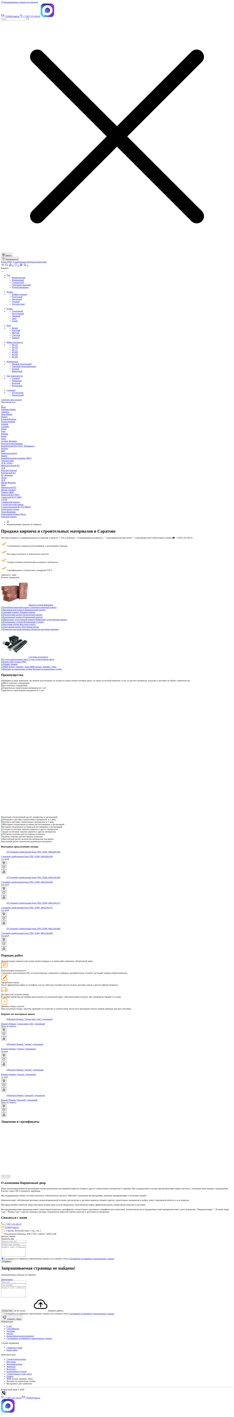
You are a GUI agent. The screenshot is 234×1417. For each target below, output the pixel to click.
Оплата (9, 1333)
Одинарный (17, 311)
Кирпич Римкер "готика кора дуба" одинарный (23, 1024)
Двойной (16, 316)
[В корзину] (3, 863)
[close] (2, 271)
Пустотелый (17, 393)
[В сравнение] (3, 872)
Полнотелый (18, 395)
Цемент (10, 1376)
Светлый (16, 335)
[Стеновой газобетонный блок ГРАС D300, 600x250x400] (33, 928)
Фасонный (17, 299)
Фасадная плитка (14, 1364)
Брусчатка (11, 1362)
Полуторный (18, 313)
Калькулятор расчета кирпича (20, 1336)
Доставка (10, 1331)
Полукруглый (18, 304)
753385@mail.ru (11, 1227)
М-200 (15, 352)
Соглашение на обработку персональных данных (91, 1259)
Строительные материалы (25, 262)
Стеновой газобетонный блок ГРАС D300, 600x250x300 (27, 882)
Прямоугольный (19, 294)
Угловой (16, 302)
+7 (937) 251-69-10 (12, 1224)
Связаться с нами (14, 1347)
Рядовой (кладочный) (22, 364)
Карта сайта (11, 1350)
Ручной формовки (20, 287)
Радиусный (17, 297)
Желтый (15, 333)
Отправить (6, 1261)
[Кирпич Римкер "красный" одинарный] (25, 1095)
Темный (15, 338)
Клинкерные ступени (16, 1371)
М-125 (15, 345)
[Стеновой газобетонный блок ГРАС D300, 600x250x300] (33, 877)
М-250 (15, 354)
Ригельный (17, 385)
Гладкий (16, 378)
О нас (9, 1326)
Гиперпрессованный (21, 285)
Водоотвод (11, 1369)
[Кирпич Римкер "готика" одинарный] (24, 1044)
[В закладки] (3, 867)
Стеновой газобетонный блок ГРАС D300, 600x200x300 (27, 856)
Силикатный (18, 282)
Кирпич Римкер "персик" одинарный (18, 1074)
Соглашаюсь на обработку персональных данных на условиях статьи (59, 1259)
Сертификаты (12, 1329)
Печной (15, 369)
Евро (14, 318)
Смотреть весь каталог (11, 400)
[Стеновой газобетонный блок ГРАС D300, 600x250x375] (33, 903)
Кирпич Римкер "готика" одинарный (18, 1049)
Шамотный (17, 371)
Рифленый (17, 381)
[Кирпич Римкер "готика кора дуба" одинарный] (29, 1019)
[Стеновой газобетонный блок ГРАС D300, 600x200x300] (33, 852)
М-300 (15, 357)
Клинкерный (18, 280)
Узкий (15, 321)
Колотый (16, 383)
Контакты (42, 262)
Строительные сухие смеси (19, 1374)
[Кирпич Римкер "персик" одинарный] (24, 1070)
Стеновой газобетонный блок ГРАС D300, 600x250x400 (27, 933)
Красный (16, 330)
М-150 (15, 347)
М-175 (15, 349)
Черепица (10, 1366)
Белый (15, 328)
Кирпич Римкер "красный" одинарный (19, 1100)
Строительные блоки (16, 1359)
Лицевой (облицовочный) (24, 366)
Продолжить (7, 1279)
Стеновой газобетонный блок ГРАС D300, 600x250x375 (27, 907)
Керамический (18, 277)
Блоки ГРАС (7, 262)
